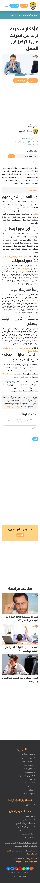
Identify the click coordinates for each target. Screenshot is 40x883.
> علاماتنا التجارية (28, 834)
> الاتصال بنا (30, 837)
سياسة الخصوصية (23, 873)
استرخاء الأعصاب (31, 300)
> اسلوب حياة (29, 765)
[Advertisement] (20, 103)
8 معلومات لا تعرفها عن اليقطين (16, 257)
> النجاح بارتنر (29, 819)
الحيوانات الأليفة (22, 268)
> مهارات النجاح (28, 758)
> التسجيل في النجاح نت (25, 827)
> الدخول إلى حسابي (27, 830)
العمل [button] (33, 80)
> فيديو (32, 779)
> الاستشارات (29, 783)
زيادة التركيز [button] (20, 80)
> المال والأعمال (28, 761)
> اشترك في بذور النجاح (25, 823)
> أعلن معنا (30, 816)
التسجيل (14, 6)
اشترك (20, 535)
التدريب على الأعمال (19, 141)
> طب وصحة (29, 772)
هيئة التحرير (25, 131)
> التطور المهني (28, 768)
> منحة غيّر (30, 804)
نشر (35, 439)
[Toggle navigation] (6, 6)
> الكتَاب (32, 790)
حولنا (32, 873)
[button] (20, 190)
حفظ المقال (31, 144)
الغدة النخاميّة (7, 374)
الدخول (24, 6)
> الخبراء (31, 786)
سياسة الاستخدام (11, 873)
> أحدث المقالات (28, 754)
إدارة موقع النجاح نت (12, 406)
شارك (11, 156)
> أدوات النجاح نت (28, 793)
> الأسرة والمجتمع (27, 775)
